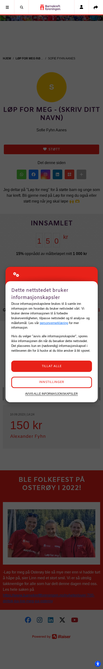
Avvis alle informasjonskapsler (51, 393)
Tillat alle (52, 366)
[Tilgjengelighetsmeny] (98, 664)
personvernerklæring (54, 323)
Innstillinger (51, 382)
